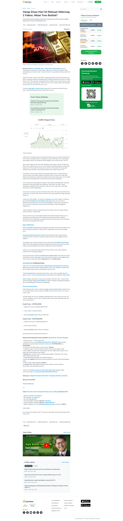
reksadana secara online (50, 391)
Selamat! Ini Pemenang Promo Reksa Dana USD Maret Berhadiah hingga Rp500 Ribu (45, 101)
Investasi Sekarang (28, 383)
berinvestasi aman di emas (33, 391)
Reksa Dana (84, 20)
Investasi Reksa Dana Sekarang (91, 52)
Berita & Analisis (68, 500)
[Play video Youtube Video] (46, 445)
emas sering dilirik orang (37, 68)
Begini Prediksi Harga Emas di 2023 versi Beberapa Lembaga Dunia (42, 469)
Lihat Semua (66, 432)
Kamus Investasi (68, 503)
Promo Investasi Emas (30, 286)
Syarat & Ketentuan (56, 508)
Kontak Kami (55, 505)
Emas (28, 8)
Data (52, 2)
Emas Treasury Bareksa (60, 338)
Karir (65, 508)
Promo (73, 2)
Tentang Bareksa (56, 500)
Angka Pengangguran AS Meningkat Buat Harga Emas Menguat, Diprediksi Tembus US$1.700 (46, 486)
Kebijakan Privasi (56, 510)
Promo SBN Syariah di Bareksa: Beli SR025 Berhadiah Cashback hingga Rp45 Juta (45, 109)
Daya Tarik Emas (28, 225)
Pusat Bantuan (55, 503)
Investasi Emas (28, 263)
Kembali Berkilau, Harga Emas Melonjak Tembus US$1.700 (39, 480)
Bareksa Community (69, 505)
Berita (24, 8)
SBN (91, 20)
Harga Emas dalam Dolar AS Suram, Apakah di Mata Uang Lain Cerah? (42, 474)
